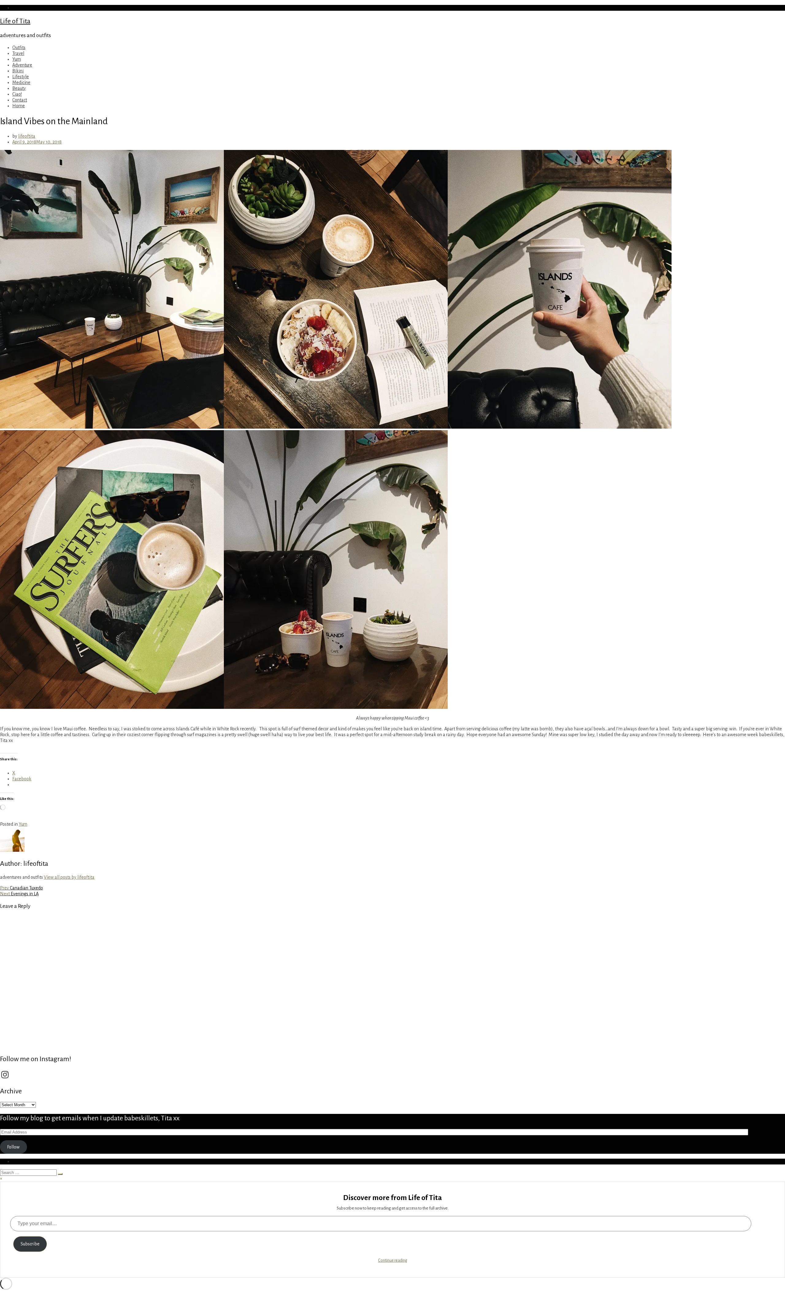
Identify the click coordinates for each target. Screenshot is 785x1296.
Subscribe (30, 1243)
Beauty (19, 88)
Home (18, 105)
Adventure (22, 65)
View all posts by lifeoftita (69, 877)
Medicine (21, 82)
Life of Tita (15, 21)
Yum (16, 59)
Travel (18, 53)
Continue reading (392, 1260)
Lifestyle (20, 76)
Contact (19, 99)
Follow (13, 1147)
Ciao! (17, 94)
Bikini (18, 70)
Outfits (18, 47)
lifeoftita (26, 136)
